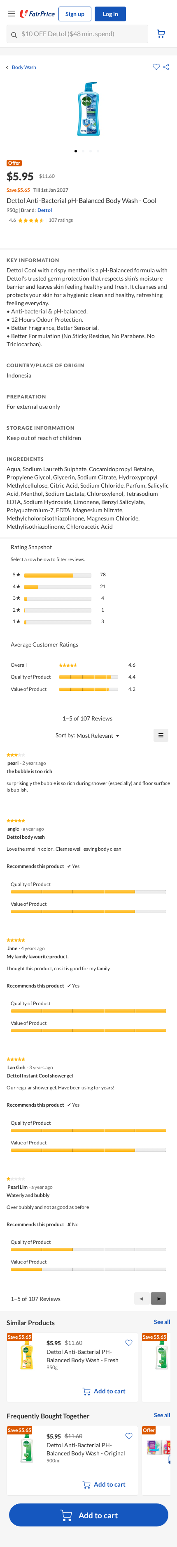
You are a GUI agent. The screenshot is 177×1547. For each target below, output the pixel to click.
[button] (165, 66)
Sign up (74, 13)
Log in (110, 13)
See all (162, 1321)
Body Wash (24, 67)
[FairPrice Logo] (37, 14)
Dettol (44, 210)
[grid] (88, 1368)
